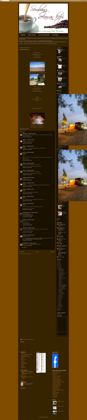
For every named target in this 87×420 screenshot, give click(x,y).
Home (37, 251)
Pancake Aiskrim (55, 396)
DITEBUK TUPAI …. (61, 275)
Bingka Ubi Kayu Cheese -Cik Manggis (58, 390)
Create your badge (54, 368)
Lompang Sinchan (55, 373)
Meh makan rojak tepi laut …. (63, 273)
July (59, 299)
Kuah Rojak (54, 391)
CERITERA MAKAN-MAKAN (25, 356)
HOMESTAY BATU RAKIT (60, 411)
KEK (22, 358)
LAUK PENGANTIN (61, 269)
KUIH (22, 361)
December (60, 268)
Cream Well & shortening (60, 406)
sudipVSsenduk (25, 243)
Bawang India (59, 254)
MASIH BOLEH (60, 91)
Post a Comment (24, 247)
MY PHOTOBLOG (60, 49)
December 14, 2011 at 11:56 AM (27, 232)
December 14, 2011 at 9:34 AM (27, 167)
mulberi (59, 250)
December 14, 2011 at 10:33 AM (27, 209)
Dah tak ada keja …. (61, 272)
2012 (59, 266)
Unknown (24, 139)
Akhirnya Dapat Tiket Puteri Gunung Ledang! (64, 66)
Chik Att (24, 152)
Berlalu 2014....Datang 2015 (61, 246)
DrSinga (24, 197)
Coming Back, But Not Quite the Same (64, 72)
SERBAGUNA (60, 282)
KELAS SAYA (23, 359)
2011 (59, 267)
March (60, 304)
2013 (59, 265)
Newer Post (22, 251)
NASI (22, 365)
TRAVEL (22, 367)
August (60, 298)
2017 (59, 260)
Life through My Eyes (61, 70)
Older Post (53, 251)
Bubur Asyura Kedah (56, 393)
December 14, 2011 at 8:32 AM (27, 160)
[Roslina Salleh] (55, 367)
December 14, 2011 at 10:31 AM (27, 193)
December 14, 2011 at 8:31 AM (27, 149)
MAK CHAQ (60, 90)
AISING (22, 353)
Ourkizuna (59, 211)
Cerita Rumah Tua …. (62, 292)
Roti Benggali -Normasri (56, 388)
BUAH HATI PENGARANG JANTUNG (26, 354)
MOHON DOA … (61, 276)
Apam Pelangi (55, 395)
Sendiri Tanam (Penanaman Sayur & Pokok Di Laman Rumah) (62, 253)
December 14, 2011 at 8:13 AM (27, 143)
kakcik (24, 147)
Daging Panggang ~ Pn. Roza (57, 371)
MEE (22, 364)
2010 (59, 308)
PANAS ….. (60, 283)
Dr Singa (24, 177)
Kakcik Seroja (25, 133)
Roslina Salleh (54, 353)
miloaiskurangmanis (26, 212)
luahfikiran (24, 153)
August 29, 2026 (64, 58)
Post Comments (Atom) (27, 253)
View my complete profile (28, 384)
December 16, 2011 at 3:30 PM (27, 245)
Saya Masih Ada (60, 240)
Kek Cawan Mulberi (60, 243)
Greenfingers (60, 242)
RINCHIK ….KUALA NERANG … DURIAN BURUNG (63, 286)
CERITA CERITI (24, 129)
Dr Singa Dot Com (60, 149)
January (60, 306)
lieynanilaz (24, 227)
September (60, 297)
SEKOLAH (22, 366)
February (60, 305)
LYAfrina (24, 163)
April (59, 303)
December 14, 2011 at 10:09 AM (27, 186)
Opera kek (54, 374)
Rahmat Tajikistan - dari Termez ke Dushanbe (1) (64, 86)
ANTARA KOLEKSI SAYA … (62, 284)
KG (21, 360)
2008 (59, 310)
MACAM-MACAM (23, 363)
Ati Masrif (24, 219)
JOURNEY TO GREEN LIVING (62, 245)
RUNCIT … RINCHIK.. (62, 287)
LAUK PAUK (23, 362)
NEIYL (59, 64)
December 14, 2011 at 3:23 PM (27, 240)
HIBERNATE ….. (61, 291)
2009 (59, 309)
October (60, 296)
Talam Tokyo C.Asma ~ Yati (56, 372)
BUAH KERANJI (61, 274)
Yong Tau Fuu (55, 397)
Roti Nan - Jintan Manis (56, 389)
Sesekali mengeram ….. (62, 293)
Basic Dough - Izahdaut (56, 392)
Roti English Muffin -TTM (56, 387)
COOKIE (22, 357)
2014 (59, 264)
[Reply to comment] (32, 133)
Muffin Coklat (54, 394)
